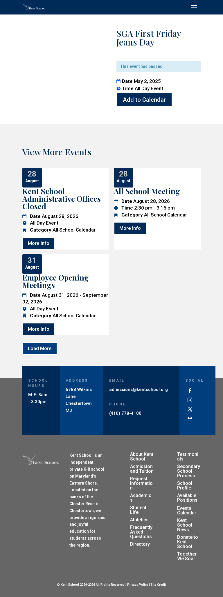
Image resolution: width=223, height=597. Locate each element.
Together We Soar (187, 556)
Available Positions (187, 498)
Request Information (141, 483)
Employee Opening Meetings (55, 281)
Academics (140, 498)
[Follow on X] (190, 409)
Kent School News (184, 525)
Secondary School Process (188, 471)
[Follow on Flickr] (190, 418)
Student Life (138, 510)
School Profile (184, 485)
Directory (140, 544)
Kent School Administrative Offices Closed (61, 198)
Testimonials (187, 457)
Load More (40, 348)
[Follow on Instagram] (190, 400)
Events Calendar (186, 510)
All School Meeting (147, 191)
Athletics (139, 520)
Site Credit (158, 585)
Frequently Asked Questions (141, 532)
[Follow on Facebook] (190, 390)
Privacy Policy (137, 585)
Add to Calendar (144, 99)
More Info (38, 243)
